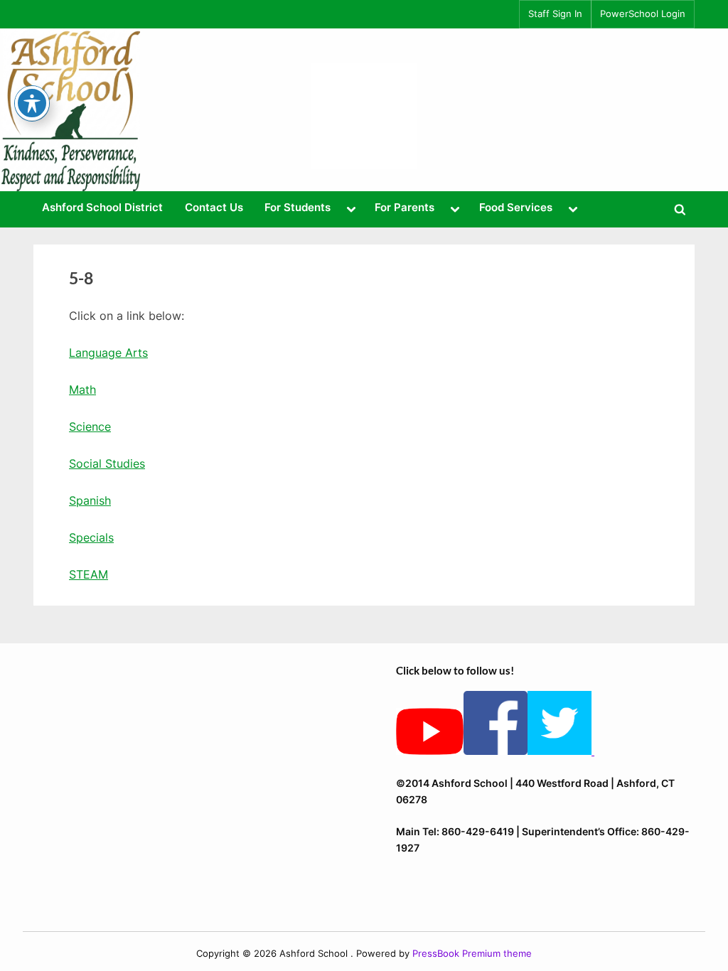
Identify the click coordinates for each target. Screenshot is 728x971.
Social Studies (107, 463)
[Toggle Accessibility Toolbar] (32, 103)
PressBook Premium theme (472, 953)
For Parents (404, 207)
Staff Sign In (555, 14)
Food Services (515, 207)
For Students (297, 207)
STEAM (88, 574)
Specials (91, 537)
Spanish (90, 500)
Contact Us (214, 207)
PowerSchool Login (642, 14)
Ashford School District (102, 207)
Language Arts (108, 352)
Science (90, 426)
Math (82, 389)
